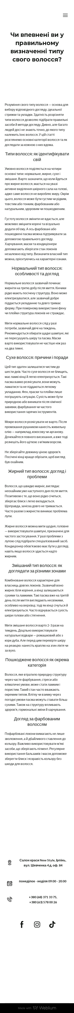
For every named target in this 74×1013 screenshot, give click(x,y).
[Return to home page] (29, 15)
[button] (22, 924)
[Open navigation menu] (65, 15)
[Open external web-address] (37, 969)
